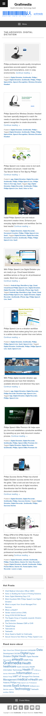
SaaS (19, 184)
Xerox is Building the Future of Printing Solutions (23, 593)
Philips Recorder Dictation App (15, 393)
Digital (24, 653)
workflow (6, 692)
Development (8, 653)
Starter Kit (24, 562)
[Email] (38, 707)
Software (24, 685)
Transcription (27, 566)
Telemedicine (10, 628)
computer (32, 650)
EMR (26, 659)
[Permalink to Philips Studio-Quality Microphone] (22, 61)
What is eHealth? (11, 610)
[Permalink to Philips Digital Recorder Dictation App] (22, 375)
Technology (22, 688)
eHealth (26, 559)
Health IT (28, 669)
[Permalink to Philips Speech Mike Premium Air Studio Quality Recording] (22, 424)
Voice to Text (28, 188)
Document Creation (11, 233)
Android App (15, 285)
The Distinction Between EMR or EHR (19, 623)
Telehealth (9, 631)
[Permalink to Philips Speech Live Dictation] (22, 325)
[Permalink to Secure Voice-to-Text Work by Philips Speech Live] (22, 163)
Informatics (12, 673)
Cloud (35, 285)
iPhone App (29, 290)
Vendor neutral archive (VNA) (16, 612)
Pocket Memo (14, 562)
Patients (6, 682)
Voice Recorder (34, 562)
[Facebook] (9, 707)
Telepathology (10, 626)
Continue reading (24, 72)
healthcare (9, 666)
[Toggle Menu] (4, 3)
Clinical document (21, 650)
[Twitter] (15, 707)
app (12, 179)
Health (26, 663)
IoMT (15, 676)
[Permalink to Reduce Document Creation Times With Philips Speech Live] (22, 214)
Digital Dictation (16, 77)
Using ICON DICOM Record (15, 615)
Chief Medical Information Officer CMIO (19, 591)
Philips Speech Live (25, 181)
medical (22, 679)
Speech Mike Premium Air (27, 443)
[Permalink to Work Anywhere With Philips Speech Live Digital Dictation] (22, 266)
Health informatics (23, 667)
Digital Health (19, 656)
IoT (20, 676)
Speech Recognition (20, 82)
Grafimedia (23, 4)
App (29, 184)
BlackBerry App (26, 285)
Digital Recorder (32, 179)
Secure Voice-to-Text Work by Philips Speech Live (23, 636)
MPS (40, 679)
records (7, 685)
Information (24, 672)
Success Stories (24, 501)
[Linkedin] (21, 707)
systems (11, 689)
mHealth (33, 679)
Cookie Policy (38, 713)
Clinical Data (10, 650)
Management (10, 679)
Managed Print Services (30, 676)
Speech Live (27, 344)
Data (39, 649)
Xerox (11, 692)
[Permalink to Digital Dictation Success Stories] (22, 474)
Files (31, 659)
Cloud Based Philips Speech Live (16, 288)
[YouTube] (32, 707)
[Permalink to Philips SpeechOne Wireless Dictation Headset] (22, 110)
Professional (33, 683)
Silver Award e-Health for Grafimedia (18, 634)
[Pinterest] (26, 707)
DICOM (17, 653)
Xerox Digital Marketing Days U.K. (18, 596)
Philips (34, 77)
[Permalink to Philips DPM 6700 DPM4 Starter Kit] (22, 532)
